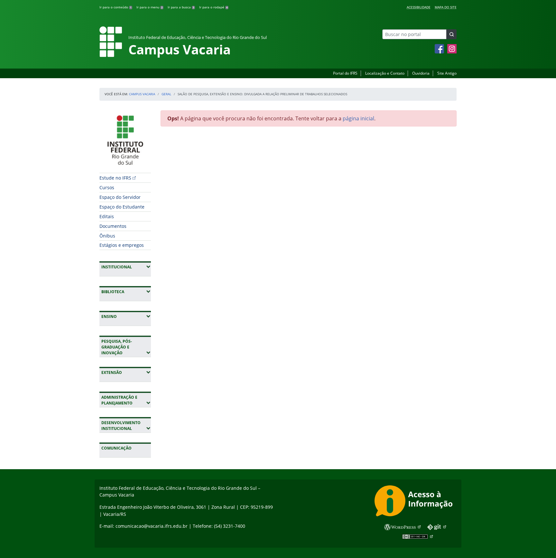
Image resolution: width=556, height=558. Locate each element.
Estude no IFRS (115, 178)
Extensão (126, 372)
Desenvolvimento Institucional (126, 425)
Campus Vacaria (142, 94)
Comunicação (116, 448)
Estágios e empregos (121, 245)
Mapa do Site (446, 7)
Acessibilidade (419, 7)
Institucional (126, 267)
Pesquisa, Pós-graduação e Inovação (126, 347)
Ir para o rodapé (213, 7)
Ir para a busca (181, 7)
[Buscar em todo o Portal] (451, 34)
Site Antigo (447, 73)
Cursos (106, 187)
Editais (106, 216)
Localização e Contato (384, 73)
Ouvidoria (421, 73)
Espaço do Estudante (121, 207)
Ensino (126, 316)
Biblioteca (126, 291)
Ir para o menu (149, 7)
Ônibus (107, 236)
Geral (166, 94)
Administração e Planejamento (126, 400)
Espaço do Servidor (120, 197)
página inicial (358, 118)
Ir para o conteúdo (115, 7)
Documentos (112, 226)
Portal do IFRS (345, 73)
